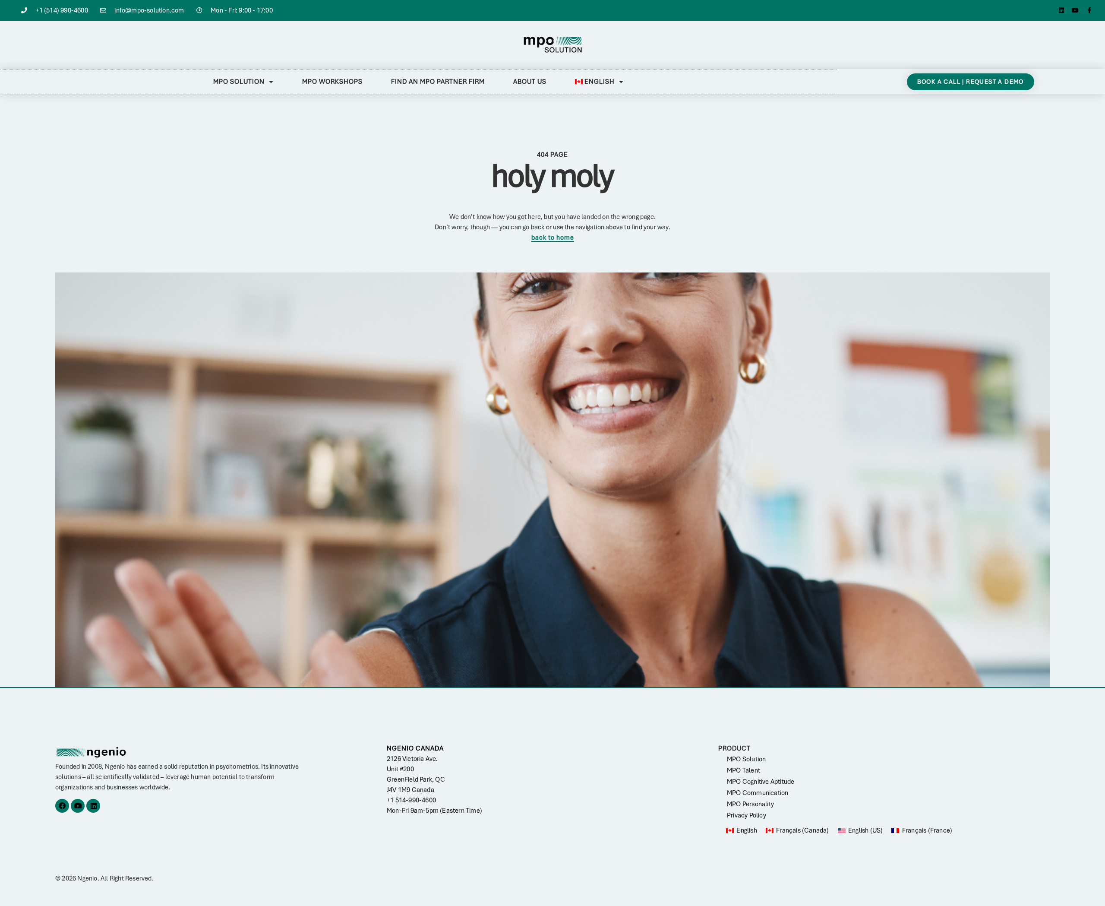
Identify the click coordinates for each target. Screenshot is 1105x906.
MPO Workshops (332, 81)
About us (529, 81)
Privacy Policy (746, 815)
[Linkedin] (1061, 10)
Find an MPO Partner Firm (438, 81)
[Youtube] (1075, 10)
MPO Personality (750, 804)
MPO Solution (239, 81)
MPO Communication (757, 793)
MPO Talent (743, 770)
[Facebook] (62, 806)
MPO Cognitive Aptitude (760, 781)
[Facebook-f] (1089, 10)
